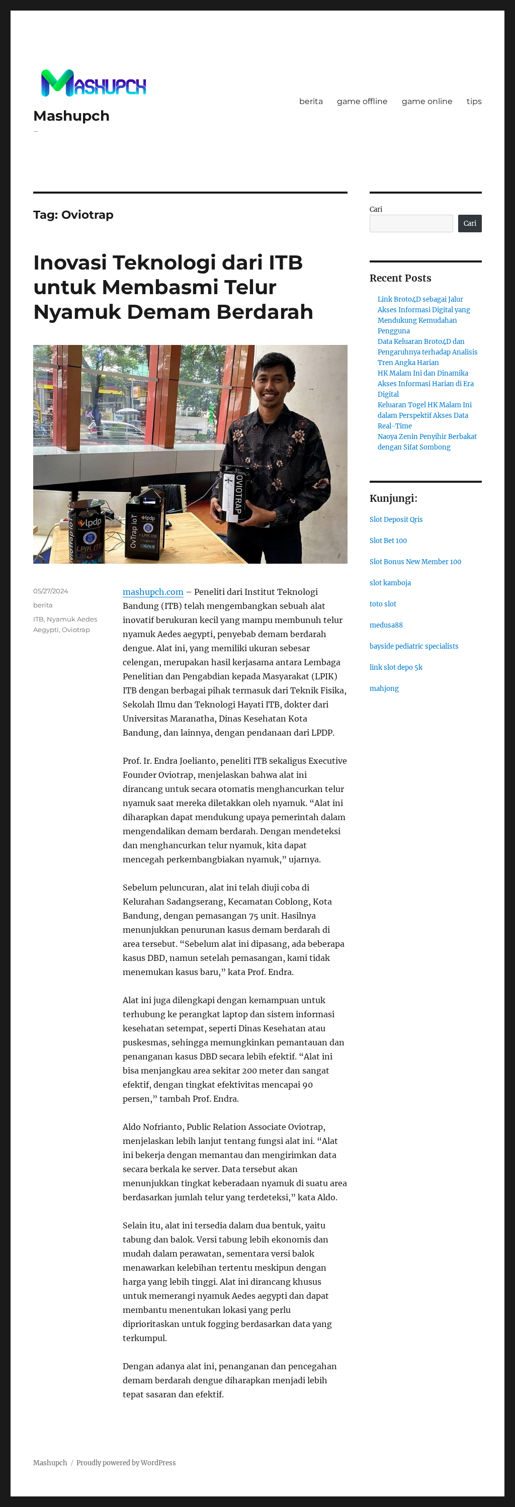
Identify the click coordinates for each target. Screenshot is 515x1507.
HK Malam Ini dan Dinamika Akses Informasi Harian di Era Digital (426, 384)
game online (427, 101)
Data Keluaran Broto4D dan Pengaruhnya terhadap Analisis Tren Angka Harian (428, 352)
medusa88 (386, 625)
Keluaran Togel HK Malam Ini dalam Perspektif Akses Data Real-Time (425, 415)
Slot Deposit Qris (396, 519)
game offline (362, 101)
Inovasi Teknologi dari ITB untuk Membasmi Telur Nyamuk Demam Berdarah (173, 287)
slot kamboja (390, 583)
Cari (376, 209)
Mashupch (71, 115)
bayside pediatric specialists (414, 646)
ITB (38, 619)
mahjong (384, 688)
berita (311, 101)
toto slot (383, 604)
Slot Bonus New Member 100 (415, 562)
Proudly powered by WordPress (126, 1463)
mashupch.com (153, 592)
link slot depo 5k (396, 667)
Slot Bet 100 (388, 541)
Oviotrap (76, 630)
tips (474, 101)
